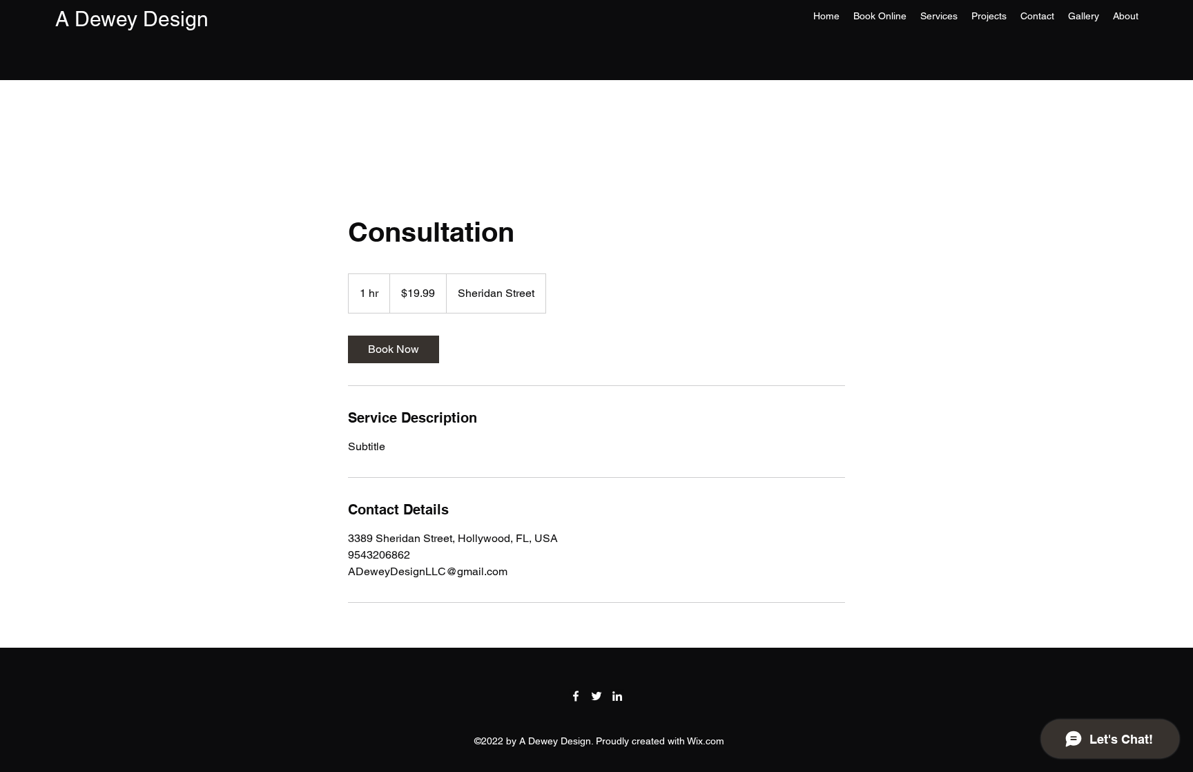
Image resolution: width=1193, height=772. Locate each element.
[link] (393, 349)
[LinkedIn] (617, 696)
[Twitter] (596, 696)
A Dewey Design (131, 19)
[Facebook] (576, 696)
